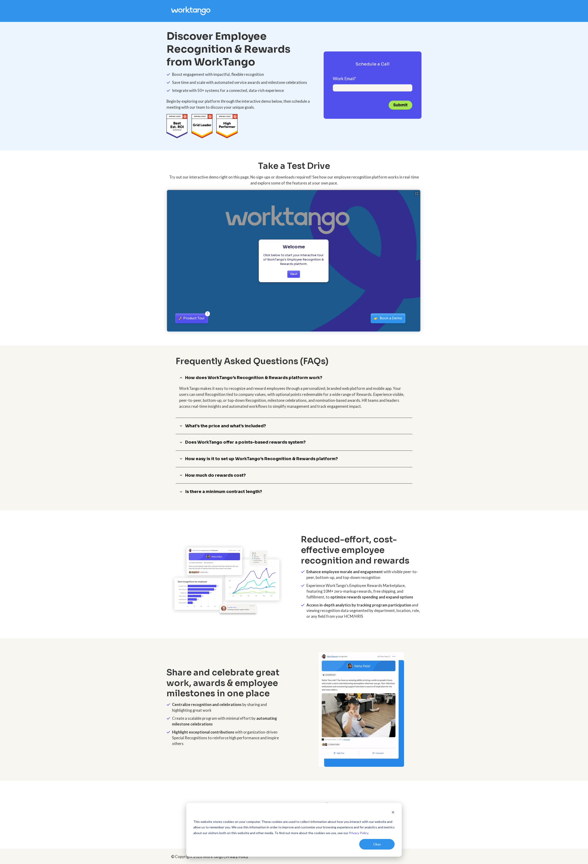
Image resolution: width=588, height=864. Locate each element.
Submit (400, 105)
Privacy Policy (358, 833)
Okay (377, 844)
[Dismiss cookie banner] (393, 813)
